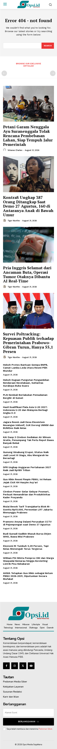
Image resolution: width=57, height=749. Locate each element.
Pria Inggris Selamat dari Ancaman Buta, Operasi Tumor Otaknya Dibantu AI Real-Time (27, 274)
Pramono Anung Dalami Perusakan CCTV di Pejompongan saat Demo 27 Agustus (27, 523)
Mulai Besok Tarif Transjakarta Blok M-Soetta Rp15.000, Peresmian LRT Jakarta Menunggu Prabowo (27, 509)
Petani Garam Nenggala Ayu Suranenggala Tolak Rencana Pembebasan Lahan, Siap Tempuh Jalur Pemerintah (28, 135)
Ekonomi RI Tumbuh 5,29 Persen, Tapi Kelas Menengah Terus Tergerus (25, 547)
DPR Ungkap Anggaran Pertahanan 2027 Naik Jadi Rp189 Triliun (27, 469)
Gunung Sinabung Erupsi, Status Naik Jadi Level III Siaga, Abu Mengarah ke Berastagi (26, 455)
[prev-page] (4, 73)
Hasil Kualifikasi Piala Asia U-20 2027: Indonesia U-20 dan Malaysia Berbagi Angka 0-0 (25, 410)
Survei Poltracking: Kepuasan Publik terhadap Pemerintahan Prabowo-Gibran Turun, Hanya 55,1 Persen (28, 342)
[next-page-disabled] (52, 73)
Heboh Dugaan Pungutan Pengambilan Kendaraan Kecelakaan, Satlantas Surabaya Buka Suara (26, 382)
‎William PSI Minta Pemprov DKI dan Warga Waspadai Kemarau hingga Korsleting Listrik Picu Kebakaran (28, 561)
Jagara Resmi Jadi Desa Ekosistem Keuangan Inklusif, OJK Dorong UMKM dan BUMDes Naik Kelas (28, 425)
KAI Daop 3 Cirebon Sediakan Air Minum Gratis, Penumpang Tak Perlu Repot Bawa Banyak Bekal (28, 440)
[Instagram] (14, 665)
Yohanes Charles (15, 150)
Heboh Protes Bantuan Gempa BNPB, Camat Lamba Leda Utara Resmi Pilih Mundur (25, 367)
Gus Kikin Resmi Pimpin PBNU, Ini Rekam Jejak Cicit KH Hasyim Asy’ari (27, 481)
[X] (22, 665)
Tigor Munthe (14, 220)
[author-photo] (5, 150)
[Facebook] (6, 665)
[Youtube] (31, 665)
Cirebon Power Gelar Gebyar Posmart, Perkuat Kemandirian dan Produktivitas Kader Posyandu (26, 494)
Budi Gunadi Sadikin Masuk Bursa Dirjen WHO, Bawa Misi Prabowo (27, 535)
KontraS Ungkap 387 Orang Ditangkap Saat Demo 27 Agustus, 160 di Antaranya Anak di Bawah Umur (28, 206)
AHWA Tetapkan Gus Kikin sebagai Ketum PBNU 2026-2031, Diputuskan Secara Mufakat (28, 576)
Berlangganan (26, 721)
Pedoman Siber (45, 729)
